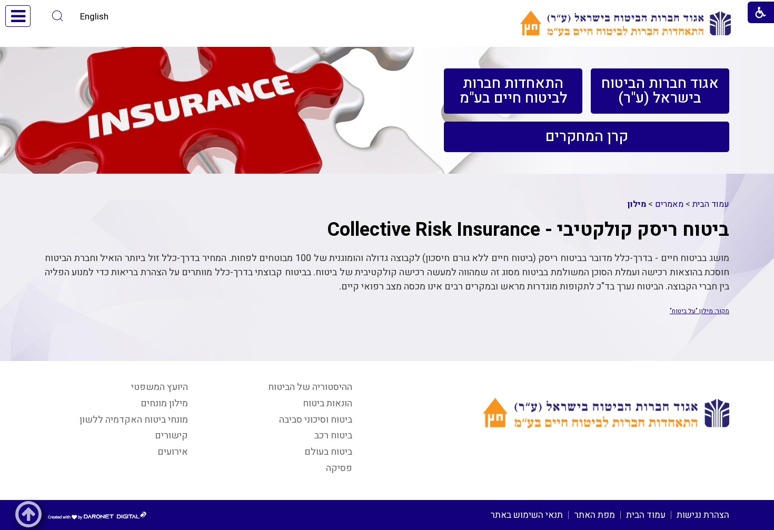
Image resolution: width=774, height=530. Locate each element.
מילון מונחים (164, 403)
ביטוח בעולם (328, 452)
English (94, 16)
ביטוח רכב (333, 435)
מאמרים (669, 204)
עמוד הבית (710, 204)
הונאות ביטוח (327, 403)
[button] (57, 16)
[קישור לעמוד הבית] (625, 23)
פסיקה (339, 468)
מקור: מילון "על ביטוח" (699, 311)
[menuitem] (660, 91)
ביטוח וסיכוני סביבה (315, 420)
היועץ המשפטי (159, 387)
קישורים (171, 435)
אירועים (172, 452)
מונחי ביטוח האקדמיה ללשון (134, 420)
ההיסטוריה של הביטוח (310, 387)
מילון (637, 204)
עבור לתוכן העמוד (387, 10)
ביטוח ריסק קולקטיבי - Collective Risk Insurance (528, 230)
